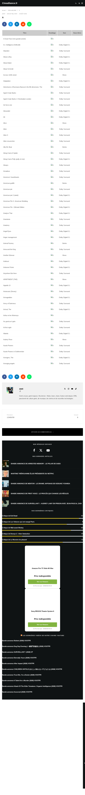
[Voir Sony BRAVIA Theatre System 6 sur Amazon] (42, 599)
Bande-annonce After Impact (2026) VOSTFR (18, 663)
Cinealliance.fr (9, 3)
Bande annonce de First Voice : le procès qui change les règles (40, 493)
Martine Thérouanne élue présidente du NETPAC (32, 473)
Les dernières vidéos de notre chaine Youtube (43, 635)
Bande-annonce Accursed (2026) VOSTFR (17, 692)
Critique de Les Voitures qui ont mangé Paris (18, 522)
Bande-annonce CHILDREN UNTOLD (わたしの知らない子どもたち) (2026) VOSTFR (32, 669)
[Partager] (4, 24)
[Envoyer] (23, 24)
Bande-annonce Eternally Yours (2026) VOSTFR (19, 658)
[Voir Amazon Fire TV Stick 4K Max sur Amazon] (42, 556)
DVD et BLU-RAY (12, 14)
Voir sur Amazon (42, 581)
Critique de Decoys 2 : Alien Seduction (16, 534)
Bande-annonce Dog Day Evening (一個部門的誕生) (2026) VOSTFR (26, 646)
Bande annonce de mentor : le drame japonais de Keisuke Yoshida (40, 483)
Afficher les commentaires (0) (41, 432)
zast (3, 14)
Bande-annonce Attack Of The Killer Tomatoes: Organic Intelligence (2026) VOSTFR (32, 686)
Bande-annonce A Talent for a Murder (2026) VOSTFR (21, 680)
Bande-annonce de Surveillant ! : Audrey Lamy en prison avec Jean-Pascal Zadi (46, 503)
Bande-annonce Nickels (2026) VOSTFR (16, 640)
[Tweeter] (10, 24)
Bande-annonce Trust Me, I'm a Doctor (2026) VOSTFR (21, 675)
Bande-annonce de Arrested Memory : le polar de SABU (36, 463)
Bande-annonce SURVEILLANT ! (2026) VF (17, 652)
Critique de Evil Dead (9, 516)
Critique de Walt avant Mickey (12, 528)
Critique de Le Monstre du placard (14, 540)
